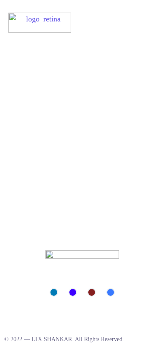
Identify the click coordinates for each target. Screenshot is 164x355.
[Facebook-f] (110, 292)
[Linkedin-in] (54, 292)
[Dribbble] (91, 292)
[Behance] (73, 292)
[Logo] (39, 23)
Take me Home (23, 124)
